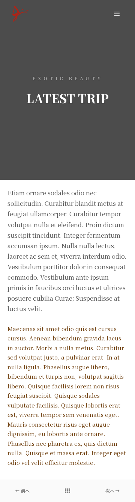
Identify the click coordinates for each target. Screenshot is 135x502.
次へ (110, 490)
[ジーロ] (20, 13)
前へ (25, 490)
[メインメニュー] (117, 14)
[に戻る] (67, 491)
